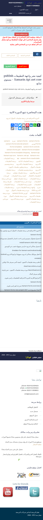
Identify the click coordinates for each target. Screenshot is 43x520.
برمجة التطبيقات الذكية (26, 161)
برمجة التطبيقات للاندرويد (24, 164)
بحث (35, 214)
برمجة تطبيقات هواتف (20, 173)
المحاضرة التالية (10, 55)
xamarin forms (22, 141)
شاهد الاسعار (37, 444)
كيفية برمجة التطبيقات (18, 176)
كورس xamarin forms (20, 193)
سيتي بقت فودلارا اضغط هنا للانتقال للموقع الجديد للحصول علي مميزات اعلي (21, 28)
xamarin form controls (31, 147)
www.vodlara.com (21, 34)
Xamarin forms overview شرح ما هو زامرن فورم (23, 286)
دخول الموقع (34, 415)
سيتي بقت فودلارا (34, 3)
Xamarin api (35, 152)
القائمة (8, 21)
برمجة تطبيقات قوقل (21, 179)
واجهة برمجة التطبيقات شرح (26, 187)
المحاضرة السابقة (25, 55)
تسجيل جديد (17, 6)
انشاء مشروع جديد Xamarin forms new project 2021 (22, 290)
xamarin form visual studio (30, 158)
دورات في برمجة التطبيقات (23, 181)
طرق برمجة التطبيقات (24, 184)
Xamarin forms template (30, 150)
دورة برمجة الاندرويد (17, 199)
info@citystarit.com (31, 394)
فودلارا (28, 357)
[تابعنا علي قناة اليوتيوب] (8, 492)
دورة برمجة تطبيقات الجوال (20, 190)
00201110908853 (33, 6)
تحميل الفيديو (23, 66)
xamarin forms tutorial (18, 144)
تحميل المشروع (10, 66)
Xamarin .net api (23, 155)
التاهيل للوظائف (32, 407)
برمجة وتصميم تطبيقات (25, 170)
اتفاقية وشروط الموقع (31, 424)
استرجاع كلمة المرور (31, 420)
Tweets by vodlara (34, 351)
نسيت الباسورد (24, 9)
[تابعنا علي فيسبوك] (22, 488)
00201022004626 (15, 3)
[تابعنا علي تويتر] (35, 492)
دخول (36, 9)
